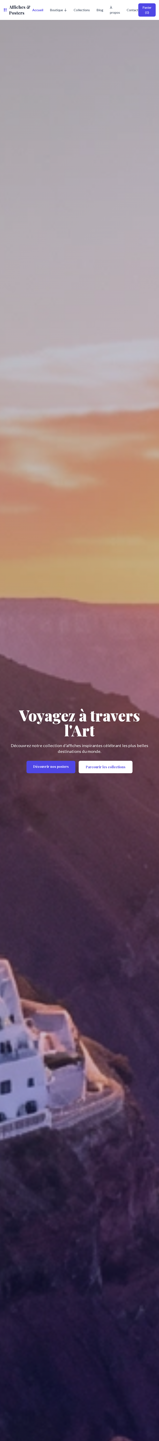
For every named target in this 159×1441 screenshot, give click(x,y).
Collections (82, 10)
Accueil (37, 10)
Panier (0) (147, 9)
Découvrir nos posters (51, 766)
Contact (132, 10)
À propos (115, 9)
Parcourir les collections (105, 767)
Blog (99, 10)
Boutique (56, 10)
